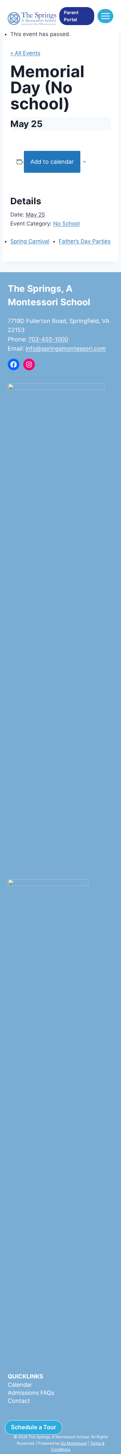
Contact (19, 1400)
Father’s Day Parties (85, 241)
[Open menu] (105, 16)
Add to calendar (52, 161)
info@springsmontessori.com (65, 348)
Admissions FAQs (31, 1392)
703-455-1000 (48, 339)
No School (66, 223)
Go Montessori (74, 1443)
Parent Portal (71, 16)
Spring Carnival (29, 241)
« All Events (25, 53)
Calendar (20, 1384)
